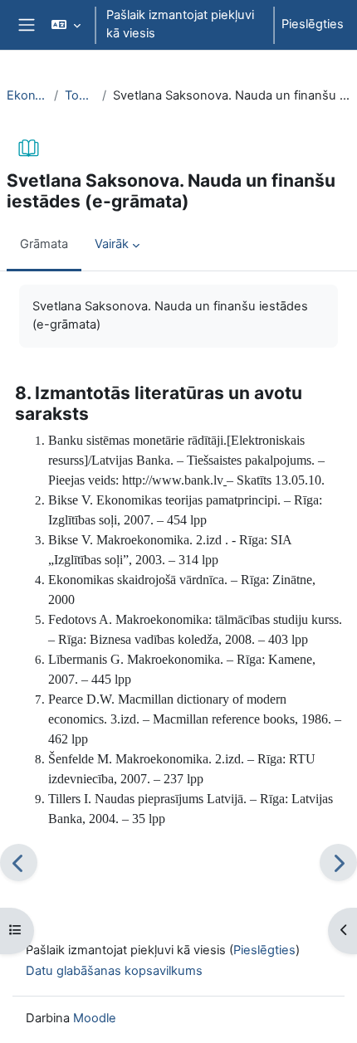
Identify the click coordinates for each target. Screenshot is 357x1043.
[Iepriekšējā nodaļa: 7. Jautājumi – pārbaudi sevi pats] (18, 862)
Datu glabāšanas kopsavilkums (114, 970)
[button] (65, 25)
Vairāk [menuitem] (112, 243)
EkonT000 (27, 95)
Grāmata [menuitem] (44, 243)
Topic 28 (80, 95)
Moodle (94, 1018)
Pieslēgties (312, 24)
